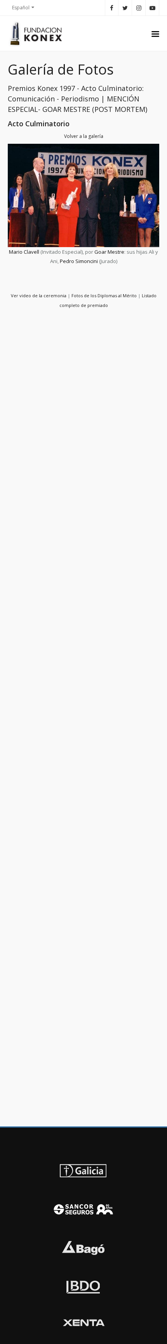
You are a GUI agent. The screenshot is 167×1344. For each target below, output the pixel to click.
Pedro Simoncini (79, 261)
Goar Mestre (109, 251)
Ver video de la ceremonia (38, 295)
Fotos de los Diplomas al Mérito (104, 295)
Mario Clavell (24, 251)
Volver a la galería (83, 136)
